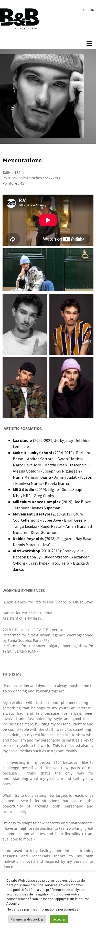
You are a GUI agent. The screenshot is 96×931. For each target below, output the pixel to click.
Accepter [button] (59, 919)
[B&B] (20, 19)
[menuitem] (85, 9)
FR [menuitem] (83, 9)
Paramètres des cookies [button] (27, 919)
